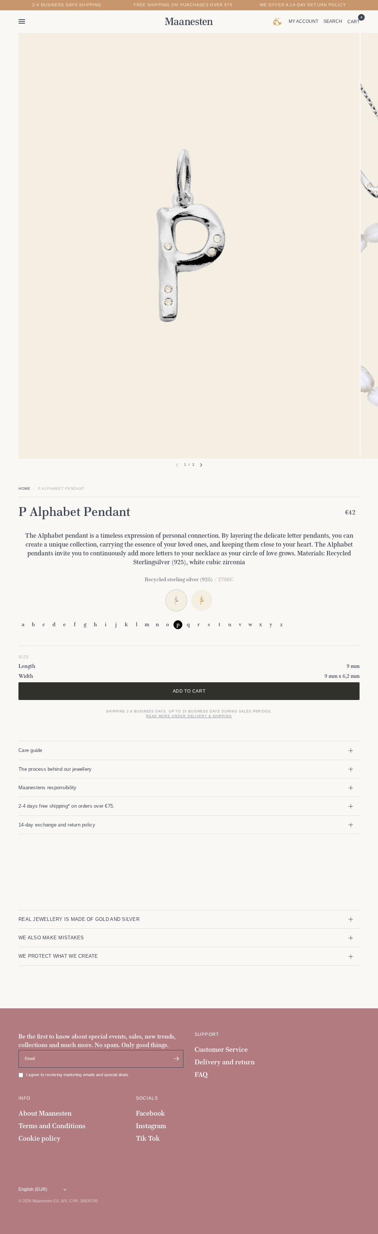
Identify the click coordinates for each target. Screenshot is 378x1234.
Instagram (151, 1126)
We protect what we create (58, 956)
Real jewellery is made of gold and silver (79, 919)
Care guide (30, 750)
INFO (24, 1098)
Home (24, 488)
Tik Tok (148, 1138)
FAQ (201, 1074)
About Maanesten (45, 1113)
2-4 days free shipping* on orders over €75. (66, 806)
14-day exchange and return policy (56, 825)
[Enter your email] (176, 1059)
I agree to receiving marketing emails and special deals (77, 1074)
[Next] (201, 465)
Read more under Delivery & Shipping (189, 716)
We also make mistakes (51, 937)
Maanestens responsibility (47, 787)
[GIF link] (279, 21)
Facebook (150, 1113)
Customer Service (221, 1049)
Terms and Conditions (52, 1126)
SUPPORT (207, 1034)
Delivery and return (225, 1062)
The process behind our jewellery (55, 769)
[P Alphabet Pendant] (201, 600)
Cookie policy (39, 1138)
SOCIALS (147, 1098)
